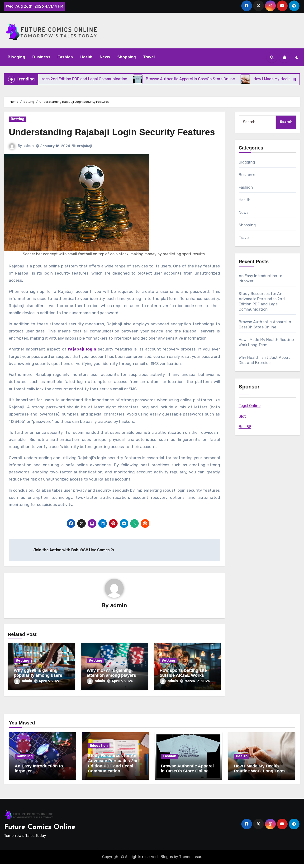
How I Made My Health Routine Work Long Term (259, 769)
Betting (17, 119)
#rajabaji (84, 146)
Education (99, 746)
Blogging (16, 57)
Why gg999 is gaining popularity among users (38, 673)
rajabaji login (82, 349)
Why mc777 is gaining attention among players (111, 673)
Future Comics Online (40, 827)
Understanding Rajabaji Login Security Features (112, 132)
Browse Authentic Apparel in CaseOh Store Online (187, 769)
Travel (149, 57)
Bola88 (245, 427)
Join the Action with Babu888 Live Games (71, 550)
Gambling (25, 756)
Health (86, 57)
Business (41, 57)
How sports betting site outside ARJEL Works (183, 673)
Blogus (167, 857)
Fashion (65, 57)
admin (29, 146)
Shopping (126, 57)
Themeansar (190, 857)
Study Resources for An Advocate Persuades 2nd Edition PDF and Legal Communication (113, 763)
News (105, 57)
